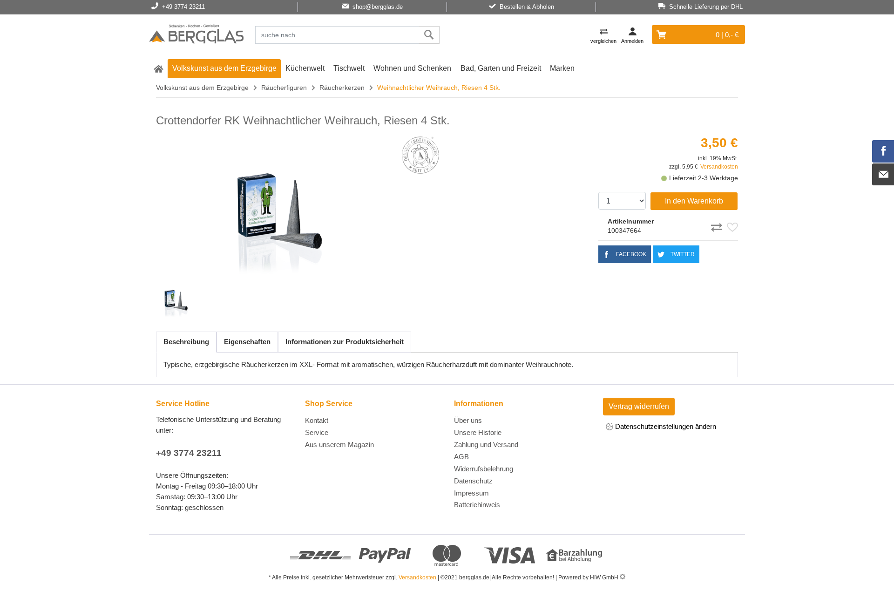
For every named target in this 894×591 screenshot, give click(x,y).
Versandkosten (719, 166)
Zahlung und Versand (486, 444)
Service (316, 432)
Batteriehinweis (477, 505)
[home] (158, 68)
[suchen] (429, 35)
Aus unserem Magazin (339, 444)
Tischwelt (349, 68)
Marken (562, 68)
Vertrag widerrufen (639, 406)
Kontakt (316, 420)
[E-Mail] (883, 174)
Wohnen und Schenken (412, 68)
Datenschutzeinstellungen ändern (664, 426)
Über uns (468, 420)
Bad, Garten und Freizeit (501, 68)
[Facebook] (883, 151)
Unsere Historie (477, 432)
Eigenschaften (247, 342)
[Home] (196, 35)
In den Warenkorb (694, 201)
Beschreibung (186, 342)
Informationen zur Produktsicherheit (344, 342)
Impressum (471, 493)
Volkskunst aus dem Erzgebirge (224, 68)
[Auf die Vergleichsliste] (718, 226)
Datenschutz (473, 481)
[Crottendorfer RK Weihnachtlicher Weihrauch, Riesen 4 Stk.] (275, 205)
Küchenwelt (305, 68)
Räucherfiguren (284, 87)
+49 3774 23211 (189, 453)
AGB (461, 457)
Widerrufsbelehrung (483, 469)
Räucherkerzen (342, 87)
